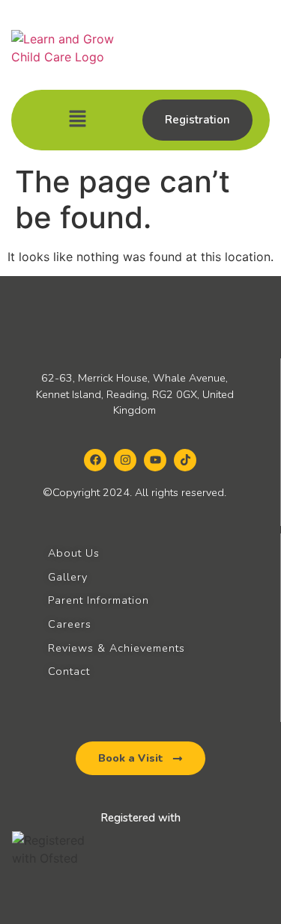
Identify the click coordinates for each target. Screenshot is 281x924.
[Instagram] (125, 460)
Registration (197, 119)
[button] (78, 120)
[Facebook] (95, 460)
